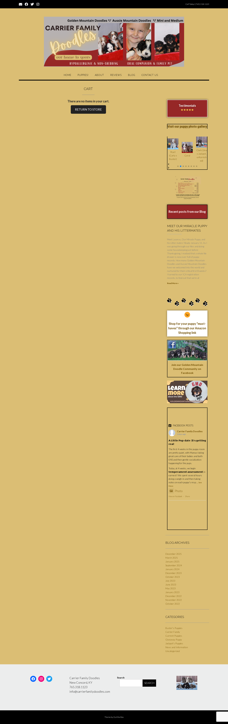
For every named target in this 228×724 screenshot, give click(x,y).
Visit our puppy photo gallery (187, 126)
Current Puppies (173, 635)
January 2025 (172, 561)
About (99, 75)
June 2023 (170, 584)
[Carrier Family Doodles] (114, 42)
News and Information (176, 647)
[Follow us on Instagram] (37, 4)
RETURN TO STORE (88, 109)
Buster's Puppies (173, 628)
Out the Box (118, 717)
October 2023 (172, 576)
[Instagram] (41, 679)
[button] (178, 166)
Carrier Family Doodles (190, 431)
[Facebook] (33, 679)
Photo (179, 491)
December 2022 (173, 596)
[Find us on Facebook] (26, 4)
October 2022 (172, 603)
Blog (131, 75)
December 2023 (173, 573)
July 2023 (170, 580)
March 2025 (171, 557)
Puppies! (83, 75)
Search (121, 677)
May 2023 (170, 588)
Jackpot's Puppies (174, 643)
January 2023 (172, 592)
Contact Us (150, 75)
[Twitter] (49, 679)
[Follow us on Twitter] (32, 4)
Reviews (116, 75)
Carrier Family (172, 631)
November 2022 (173, 599)
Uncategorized (172, 651)
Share (187, 496)
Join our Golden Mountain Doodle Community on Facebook (187, 368)
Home (67, 75)
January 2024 (172, 569)
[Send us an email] (20, 4)
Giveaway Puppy (173, 639)
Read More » (173, 283)
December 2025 (173, 553)
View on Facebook (175, 496)
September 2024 (173, 565)
